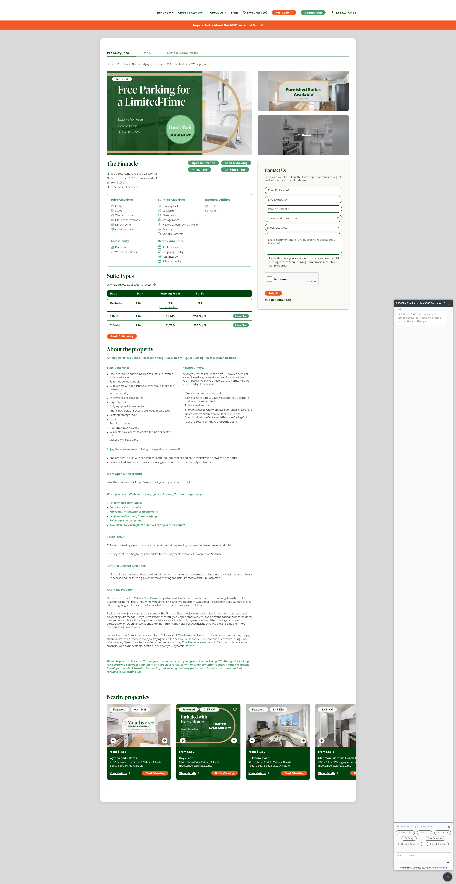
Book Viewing (155, 773)
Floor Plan (241, 316)
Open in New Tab (203, 163)
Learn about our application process (129, 284)
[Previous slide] (113, 740)
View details (118, 773)
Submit (273, 293)
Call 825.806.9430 (278, 300)
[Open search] (332, 13)
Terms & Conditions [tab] (181, 53)
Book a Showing (236, 163)
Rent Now (122, 64)
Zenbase (216, 554)
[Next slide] (164, 740)
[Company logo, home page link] (117, 14)
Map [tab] (147, 53)
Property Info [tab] (118, 53)
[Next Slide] (117, 789)
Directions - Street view (124, 187)
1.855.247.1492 (346, 12)
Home (110, 64)
